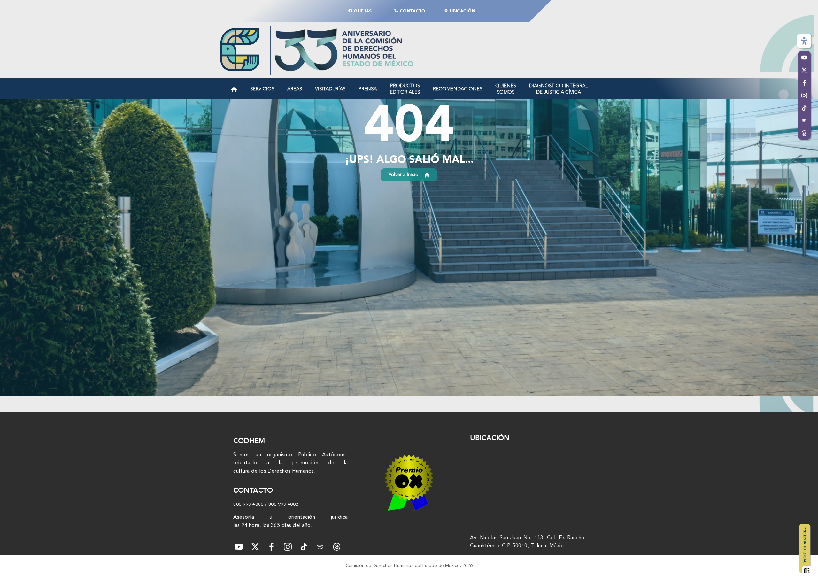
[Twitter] (255, 546)
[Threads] (804, 133)
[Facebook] (271, 546)
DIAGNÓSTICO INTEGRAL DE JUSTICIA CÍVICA (558, 88)
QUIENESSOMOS (505, 88)
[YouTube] (238, 546)
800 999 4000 (248, 504)
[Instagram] (287, 546)
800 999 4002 (283, 504)
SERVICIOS (262, 89)
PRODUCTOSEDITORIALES (405, 88)
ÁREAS (294, 89)
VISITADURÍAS (330, 89)
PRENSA (368, 89)
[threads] (336, 546)
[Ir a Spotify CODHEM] (804, 120)
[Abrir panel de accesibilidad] (804, 41)
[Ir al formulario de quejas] (807, 571)
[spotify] (320, 546)
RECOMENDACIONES (457, 89)
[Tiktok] (304, 546)
